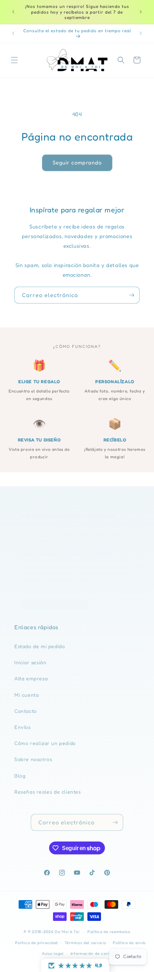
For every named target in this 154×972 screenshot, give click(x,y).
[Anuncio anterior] (13, 12)
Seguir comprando (77, 162)
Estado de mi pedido (39, 646)
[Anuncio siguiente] (141, 12)
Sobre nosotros (33, 759)
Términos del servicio (85, 942)
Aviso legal (53, 953)
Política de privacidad (36, 942)
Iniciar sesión (30, 662)
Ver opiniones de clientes (55, 604)
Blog (19, 776)
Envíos (22, 727)
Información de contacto (95, 953)
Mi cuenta (26, 695)
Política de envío (129, 942)
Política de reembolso (108, 931)
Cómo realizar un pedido (45, 743)
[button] (14, 60)
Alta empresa (31, 678)
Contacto (25, 711)
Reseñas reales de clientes (47, 792)
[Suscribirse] (131, 295)
